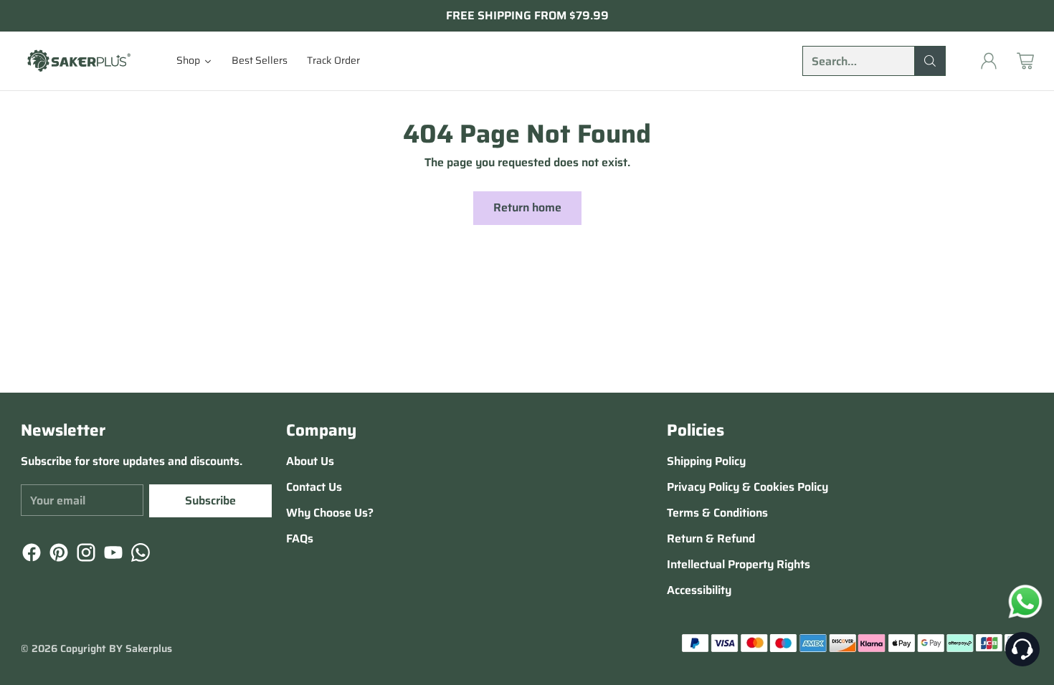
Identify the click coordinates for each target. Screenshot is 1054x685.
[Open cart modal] (1025, 61)
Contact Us (314, 487)
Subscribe (210, 500)
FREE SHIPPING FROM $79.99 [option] (527, 15)
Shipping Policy (706, 461)
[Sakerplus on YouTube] (112, 555)
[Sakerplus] (78, 60)
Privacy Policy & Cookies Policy (747, 487)
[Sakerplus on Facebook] (30, 555)
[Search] (930, 61)
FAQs (299, 538)
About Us (310, 461)
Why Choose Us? (330, 513)
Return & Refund (711, 538)
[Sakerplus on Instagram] (84, 555)
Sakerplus (148, 648)
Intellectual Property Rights (738, 564)
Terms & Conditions (717, 513)
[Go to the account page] (988, 61)
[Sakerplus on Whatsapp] (139, 555)
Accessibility (699, 590)
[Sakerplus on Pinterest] (57, 555)
